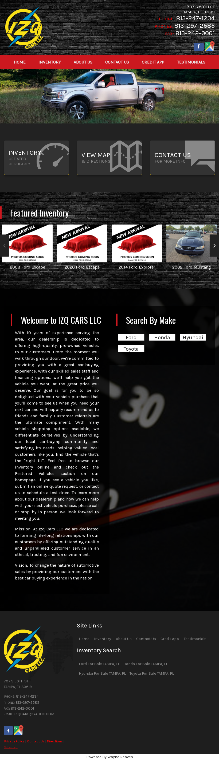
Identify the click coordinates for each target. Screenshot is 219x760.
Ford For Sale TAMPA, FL (99, 664)
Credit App (170, 639)
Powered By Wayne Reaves (109, 757)
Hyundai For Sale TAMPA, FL (102, 673)
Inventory (102, 639)
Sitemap (11, 747)
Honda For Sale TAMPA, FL (145, 664)
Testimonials (195, 639)
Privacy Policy (14, 741)
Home (84, 639)
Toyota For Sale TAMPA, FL (152, 673)
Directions (55, 741)
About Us (124, 639)
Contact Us (36, 741)
